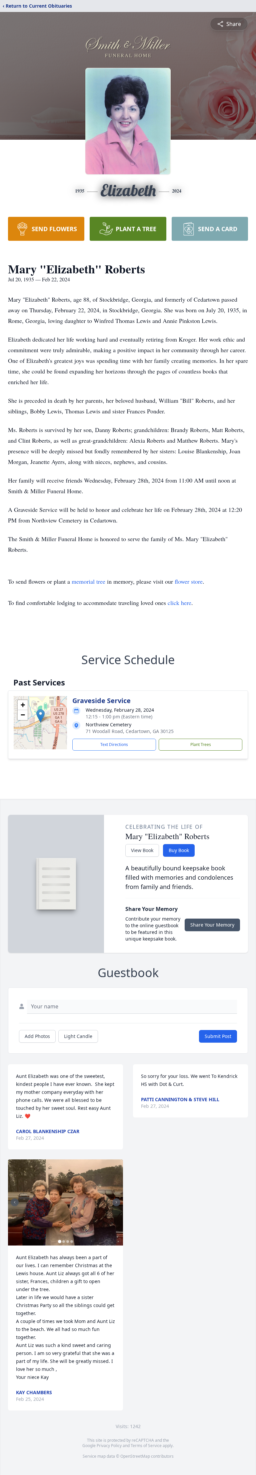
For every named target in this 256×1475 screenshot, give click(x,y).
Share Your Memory (212, 925)
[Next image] (116, 1202)
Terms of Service (146, 1445)
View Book (142, 850)
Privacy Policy (109, 1445)
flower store (189, 581)
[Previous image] (15, 1202)
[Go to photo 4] (71, 1241)
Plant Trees (200, 744)
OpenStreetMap (135, 1456)
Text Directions (114, 744)
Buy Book (179, 850)
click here (179, 603)
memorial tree (88, 581)
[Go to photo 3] (67, 1241)
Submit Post (218, 1036)
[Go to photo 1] (59, 1241)
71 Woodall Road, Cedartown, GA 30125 (130, 731)
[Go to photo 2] (63, 1241)
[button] (40, 716)
